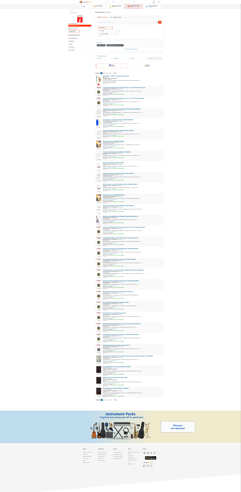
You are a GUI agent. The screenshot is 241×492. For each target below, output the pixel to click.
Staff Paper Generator (132, 459)
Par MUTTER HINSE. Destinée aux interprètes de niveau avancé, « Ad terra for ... (121, 166)
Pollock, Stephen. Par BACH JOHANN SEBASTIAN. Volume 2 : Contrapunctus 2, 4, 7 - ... (122, 101)
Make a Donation (101, 460)
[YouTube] (147, 453)
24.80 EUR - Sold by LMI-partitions (110, 92)
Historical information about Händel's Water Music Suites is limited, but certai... (120, 219)
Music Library (73, 12)
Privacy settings (86, 462)
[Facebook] (144, 453)
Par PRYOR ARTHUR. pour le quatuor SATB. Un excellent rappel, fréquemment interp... (122, 338)
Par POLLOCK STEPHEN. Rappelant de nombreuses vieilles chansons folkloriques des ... (122, 262)
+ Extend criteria (100, 35)
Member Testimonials (87, 456)
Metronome (130, 455)
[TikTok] (154, 453)
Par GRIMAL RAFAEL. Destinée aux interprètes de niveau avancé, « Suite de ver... (121, 187)
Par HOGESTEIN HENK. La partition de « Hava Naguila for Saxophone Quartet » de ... (121, 123)
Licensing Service (101, 456)
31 (104, 399)
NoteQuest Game (131, 457)
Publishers (71, 41)
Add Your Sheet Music (102, 454)
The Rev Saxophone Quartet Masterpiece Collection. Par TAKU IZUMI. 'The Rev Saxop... (122, 381)
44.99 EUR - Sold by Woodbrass (109, 81)
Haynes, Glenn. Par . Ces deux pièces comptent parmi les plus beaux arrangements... (122, 241)
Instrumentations (73, 38)
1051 (115, 73)
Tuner (129, 461)
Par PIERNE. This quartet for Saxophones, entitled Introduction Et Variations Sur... (121, 359)
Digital (147, 65)
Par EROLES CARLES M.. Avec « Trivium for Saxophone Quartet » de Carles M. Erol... (121, 155)
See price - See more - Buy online (109, 113)
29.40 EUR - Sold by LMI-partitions (110, 372)
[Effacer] (157, 22)
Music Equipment (118, 458)
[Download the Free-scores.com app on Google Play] (150, 458)
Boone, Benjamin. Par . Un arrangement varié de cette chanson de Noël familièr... (121, 295)
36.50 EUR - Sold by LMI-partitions (110, 360)
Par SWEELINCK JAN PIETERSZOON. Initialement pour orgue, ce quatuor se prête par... (122, 252)
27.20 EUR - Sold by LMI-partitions (110, 231)
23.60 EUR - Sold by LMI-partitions (110, 124)
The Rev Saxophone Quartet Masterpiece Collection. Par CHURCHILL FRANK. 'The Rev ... (123, 371)
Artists (70, 44)
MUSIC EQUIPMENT (73, 29)
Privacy (84, 460)
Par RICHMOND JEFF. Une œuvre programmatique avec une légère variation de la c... (122, 348)
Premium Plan (100, 458)
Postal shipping (104, 17)
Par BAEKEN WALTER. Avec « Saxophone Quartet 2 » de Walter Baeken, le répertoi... (121, 198)
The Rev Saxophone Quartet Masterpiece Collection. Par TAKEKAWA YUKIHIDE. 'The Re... (123, 392)
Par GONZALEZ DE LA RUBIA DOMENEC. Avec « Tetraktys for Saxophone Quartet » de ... (122, 112)
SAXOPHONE (101, 45)
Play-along (71, 50)
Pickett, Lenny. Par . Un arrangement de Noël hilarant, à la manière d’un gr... (120, 327)
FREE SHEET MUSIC (73, 23)
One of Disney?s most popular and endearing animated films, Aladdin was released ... (122, 80)
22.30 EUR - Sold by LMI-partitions (110, 242)
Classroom (71, 47)
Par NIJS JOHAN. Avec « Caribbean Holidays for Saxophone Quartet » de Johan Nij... (122, 176)
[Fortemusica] (144, 466)
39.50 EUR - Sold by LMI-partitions (110, 145)
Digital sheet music (117, 17)
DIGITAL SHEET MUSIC (74, 27)
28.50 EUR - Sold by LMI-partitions (110, 253)
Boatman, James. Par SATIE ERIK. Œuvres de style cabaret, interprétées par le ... (121, 284)
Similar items (105, 83)
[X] (151, 453)
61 (107, 399)
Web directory (131, 463)
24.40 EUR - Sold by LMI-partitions (110, 220)
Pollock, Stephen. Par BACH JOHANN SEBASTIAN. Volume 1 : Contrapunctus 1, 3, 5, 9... (122, 91)
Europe (112, 65)
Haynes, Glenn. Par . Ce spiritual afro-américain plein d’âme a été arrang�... (120, 305)
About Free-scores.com (87, 452)
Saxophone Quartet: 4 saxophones (116, 45)
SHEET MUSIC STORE (73, 25)
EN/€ (159, 1)
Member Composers (102, 452)
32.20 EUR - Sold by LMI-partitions (110, 349)
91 (110, 399)
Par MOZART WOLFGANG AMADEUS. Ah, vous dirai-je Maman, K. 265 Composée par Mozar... (124, 273)
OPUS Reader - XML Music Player (133, 453)
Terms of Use (85, 458)
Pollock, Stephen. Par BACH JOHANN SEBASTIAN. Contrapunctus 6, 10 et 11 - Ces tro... (122, 230)
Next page (97, 73)
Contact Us (85, 454)
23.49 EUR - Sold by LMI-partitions (110, 285)
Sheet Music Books (118, 454)
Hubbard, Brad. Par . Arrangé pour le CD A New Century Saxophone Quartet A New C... (122, 316)
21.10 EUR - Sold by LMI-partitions (109, 263)
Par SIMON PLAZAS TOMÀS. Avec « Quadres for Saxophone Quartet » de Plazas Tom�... (122, 209)
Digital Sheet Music (118, 456)
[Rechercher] (134, 2)
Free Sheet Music (118, 452)
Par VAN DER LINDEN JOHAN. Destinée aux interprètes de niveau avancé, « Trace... (121, 134)
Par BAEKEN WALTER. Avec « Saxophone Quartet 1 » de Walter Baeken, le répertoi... (121, 144)
